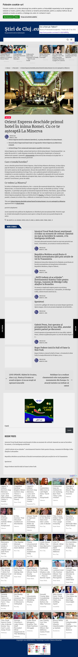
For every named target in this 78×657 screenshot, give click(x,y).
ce (13, 220)
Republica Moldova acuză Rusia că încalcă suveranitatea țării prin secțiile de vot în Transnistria (54, 256)
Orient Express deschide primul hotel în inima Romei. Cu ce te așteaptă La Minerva (38, 201)
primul (45, 220)
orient (41, 220)
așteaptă (10, 220)
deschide (19, 220)
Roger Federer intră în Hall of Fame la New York (52, 348)
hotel (27, 220)
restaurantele (29, 155)
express (23, 220)
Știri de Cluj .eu (22, 29)
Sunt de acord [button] (8, 17)
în (29, 220)
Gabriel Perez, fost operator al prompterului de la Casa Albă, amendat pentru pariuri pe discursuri (53, 326)
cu (15, 220)
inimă (32, 220)
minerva (38, 220)
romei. (49, 220)
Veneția (41, 195)
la (34, 220)
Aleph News (20, 203)
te (52, 220)
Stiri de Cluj (13, 136)
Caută (7, 426)
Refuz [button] (17, 17)
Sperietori (39, 301)
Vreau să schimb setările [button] (29, 17)
